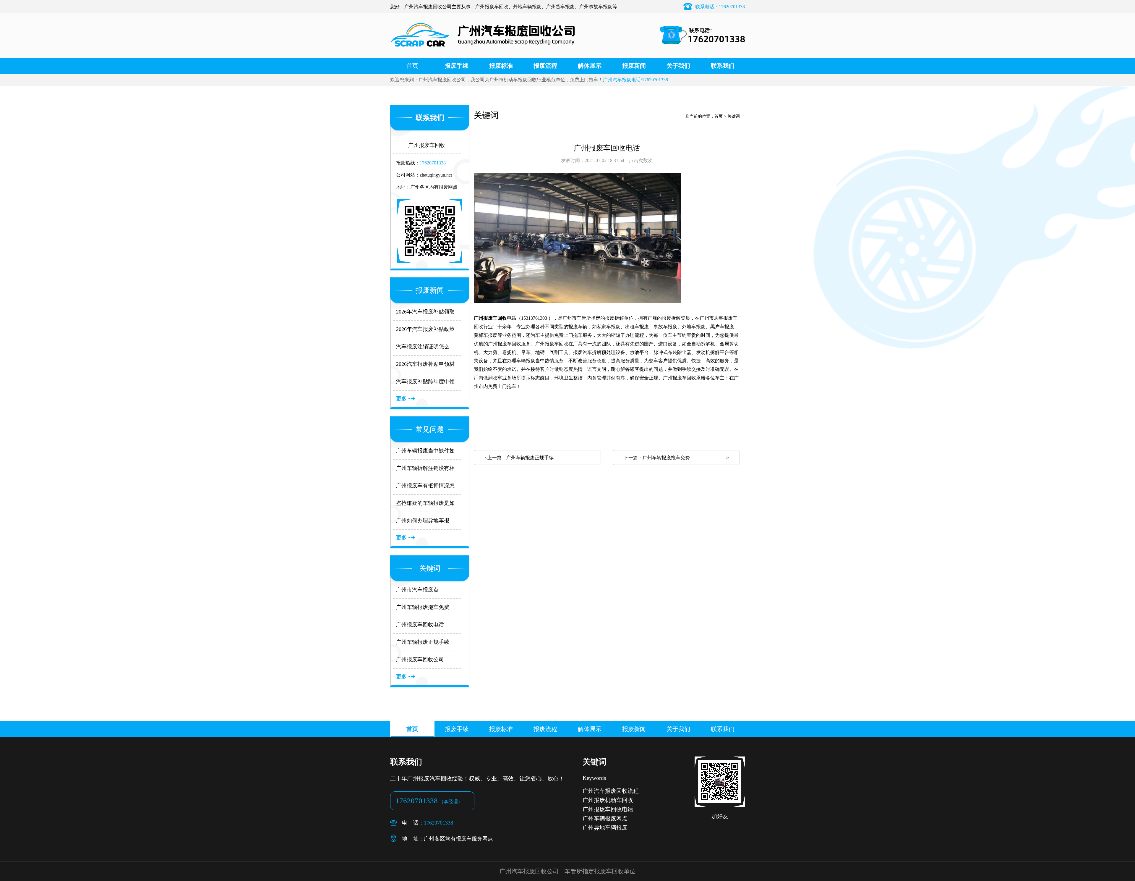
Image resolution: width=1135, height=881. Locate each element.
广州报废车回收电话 (420, 625)
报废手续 (456, 65)
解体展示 (589, 65)
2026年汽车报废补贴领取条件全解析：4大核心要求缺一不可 (426, 312)
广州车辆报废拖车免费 (422, 607)
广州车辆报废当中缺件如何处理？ (425, 451)
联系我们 (722, 65)
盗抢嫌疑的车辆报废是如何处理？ (425, 503)
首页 (412, 65)
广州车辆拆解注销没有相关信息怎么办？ (425, 468)
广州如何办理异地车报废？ (422, 521)
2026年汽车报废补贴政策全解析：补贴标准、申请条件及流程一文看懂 (425, 329)
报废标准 (501, 65)
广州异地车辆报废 (605, 828)
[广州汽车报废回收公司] (482, 54)
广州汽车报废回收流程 (611, 791)
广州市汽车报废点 (417, 590)
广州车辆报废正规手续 (422, 642)
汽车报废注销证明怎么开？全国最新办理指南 (422, 347)
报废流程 (545, 65)
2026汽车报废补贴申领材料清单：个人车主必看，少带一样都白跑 (425, 364)
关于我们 (678, 65)
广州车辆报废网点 (605, 818)
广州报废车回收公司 (420, 659)
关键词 (733, 116)
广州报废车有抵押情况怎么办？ (425, 486)
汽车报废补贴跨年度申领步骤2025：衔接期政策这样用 (425, 382)
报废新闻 (634, 65)
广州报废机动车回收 (608, 800)
